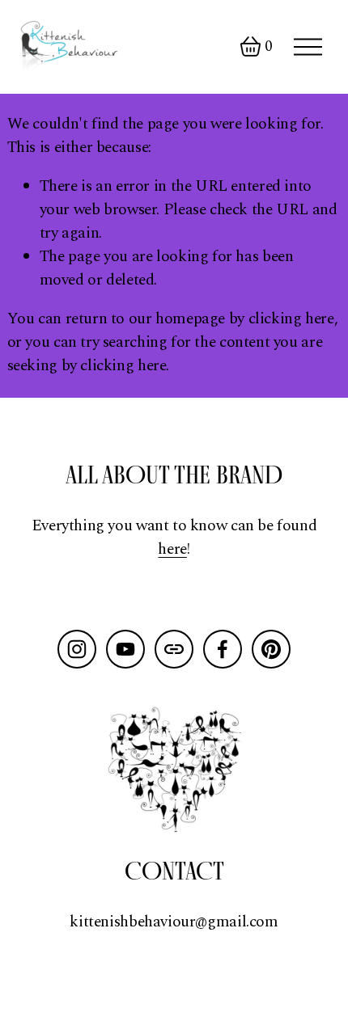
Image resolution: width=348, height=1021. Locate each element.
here (172, 549)
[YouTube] (125, 649)
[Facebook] (222, 649)
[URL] (174, 649)
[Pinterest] (271, 649)
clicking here (291, 319)
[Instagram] (76, 649)
